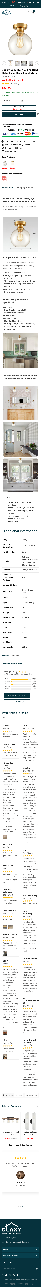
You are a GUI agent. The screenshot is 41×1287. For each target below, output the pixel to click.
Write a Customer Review (17, 695)
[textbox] (20, 718)
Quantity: (6, 100)
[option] (20, 39)
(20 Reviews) (14, 84)
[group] (11, 1126)
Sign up (28, 6)
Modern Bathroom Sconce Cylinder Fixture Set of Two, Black (30, 1133)
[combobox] (20, 718)
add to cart (19, 108)
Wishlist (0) (14, 6)
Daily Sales (18, 1095)
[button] (37, 1106)
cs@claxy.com (11, 1238)
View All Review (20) (17, 702)
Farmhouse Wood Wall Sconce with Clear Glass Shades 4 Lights (10, 1133)
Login (22, 6)
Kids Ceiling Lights (31, 1095)
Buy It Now (19, 114)
